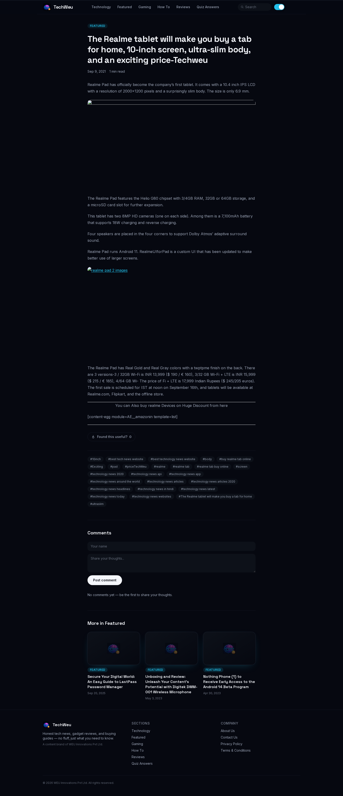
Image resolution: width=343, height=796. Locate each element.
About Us (228, 731)
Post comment (104, 580)
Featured (124, 7)
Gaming (144, 7)
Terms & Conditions (236, 750)
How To (164, 7)
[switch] (279, 7)
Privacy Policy (231, 744)
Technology (101, 7)
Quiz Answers (208, 7)
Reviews (183, 7)
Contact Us (229, 737)
